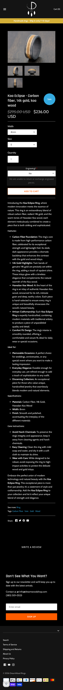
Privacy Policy (9, 658)
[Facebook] (5, 665)
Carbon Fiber (17, 511)
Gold (32, 511)
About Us (7, 654)
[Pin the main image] (24, 520)
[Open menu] (4, 9)
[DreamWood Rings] (31, 9)
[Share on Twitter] (20, 520)
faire (26, 511)
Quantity (12, 152)
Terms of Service (10, 644)
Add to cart (31, 191)
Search (6, 640)
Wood (37, 511)
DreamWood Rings (18, 673)
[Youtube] (9, 665)
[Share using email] (27, 520)
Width (11, 126)
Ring (18, 507)
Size (10, 139)
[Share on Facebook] (16, 520)
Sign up (31, 616)
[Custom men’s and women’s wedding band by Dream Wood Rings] (31, 47)
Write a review (31, 547)
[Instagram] (13, 665)
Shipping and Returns (12, 649)
